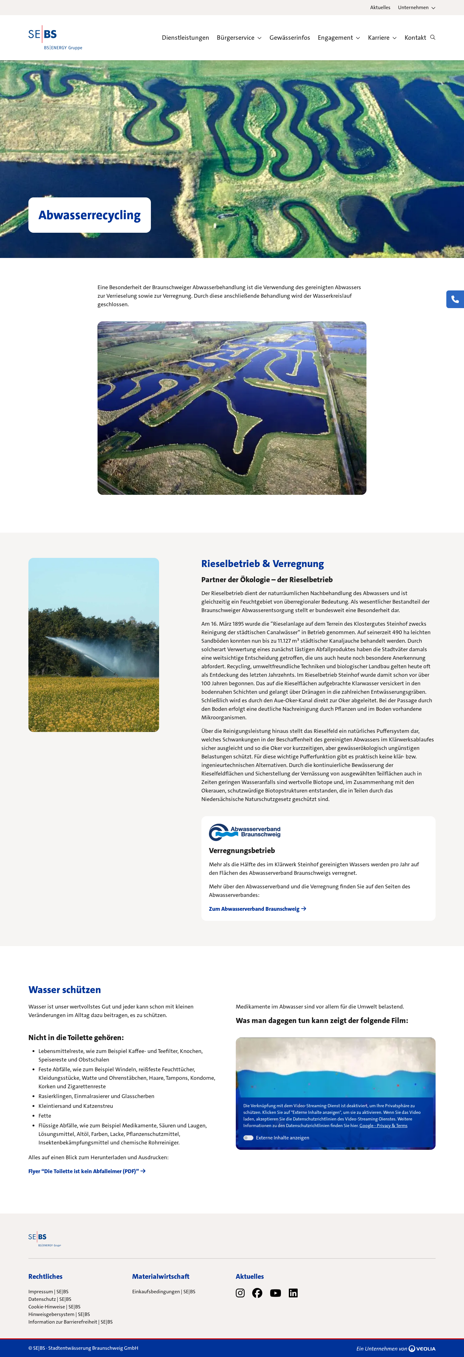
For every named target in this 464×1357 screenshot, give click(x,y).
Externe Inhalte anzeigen (282, 1137)
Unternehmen (413, 7)
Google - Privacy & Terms (383, 1125)
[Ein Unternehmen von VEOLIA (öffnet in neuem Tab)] (396, 1348)
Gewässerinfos (290, 37)
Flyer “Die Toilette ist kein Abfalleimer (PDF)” (83, 1171)
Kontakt (415, 37)
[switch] (248, 1137)
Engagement (335, 37)
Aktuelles (380, 7)
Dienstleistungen (185, 37)
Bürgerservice (235, 37)
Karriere (379, 37)
